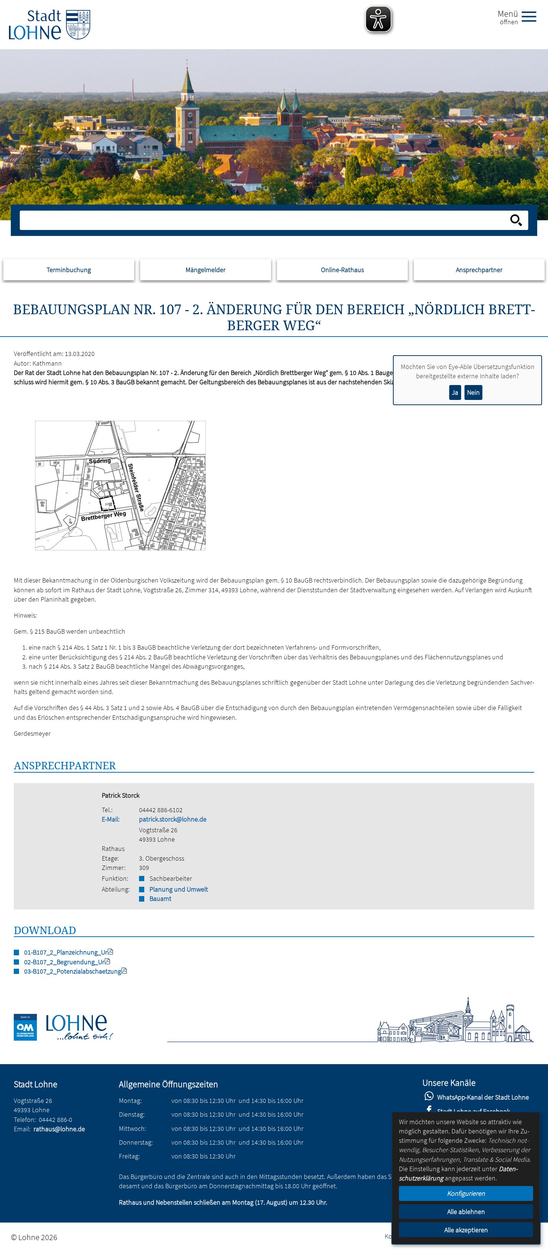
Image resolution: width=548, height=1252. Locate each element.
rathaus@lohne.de (59, 1129)
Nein (473, 392)
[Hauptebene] (49, 25)
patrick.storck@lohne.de (173, 819)
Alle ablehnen (466, 1211)
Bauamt (160, 898)
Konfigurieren (466, 1193)
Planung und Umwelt (178, 889)
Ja (455, 392)
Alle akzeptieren (466, 1230)
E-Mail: (111, 819)
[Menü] (532, 16)
